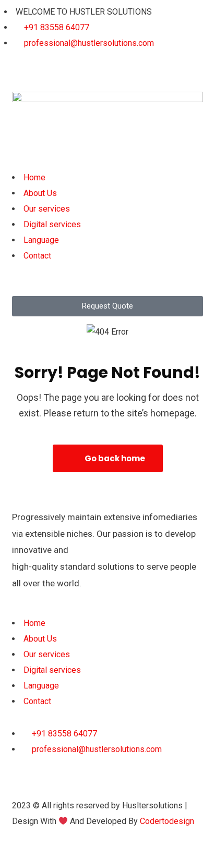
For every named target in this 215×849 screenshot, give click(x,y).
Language (41, 240)
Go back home (114, 458)
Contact (37, 256)
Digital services (52, 224)
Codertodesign (167, 821)
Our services (46, 209)
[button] (107, 162)
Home (34, 177)
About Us (40, 193)
